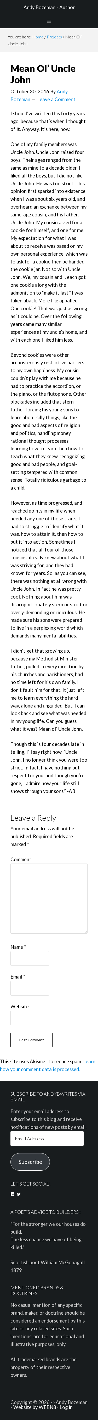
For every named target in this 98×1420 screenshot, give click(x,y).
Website (19, 1006)
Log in (66, 1407)
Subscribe (30, 1162)
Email (17, 977)
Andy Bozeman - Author (49, 7)
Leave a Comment (56, 99)
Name (18, 947)
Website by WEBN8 (34, 1407)
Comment (20, 859)
